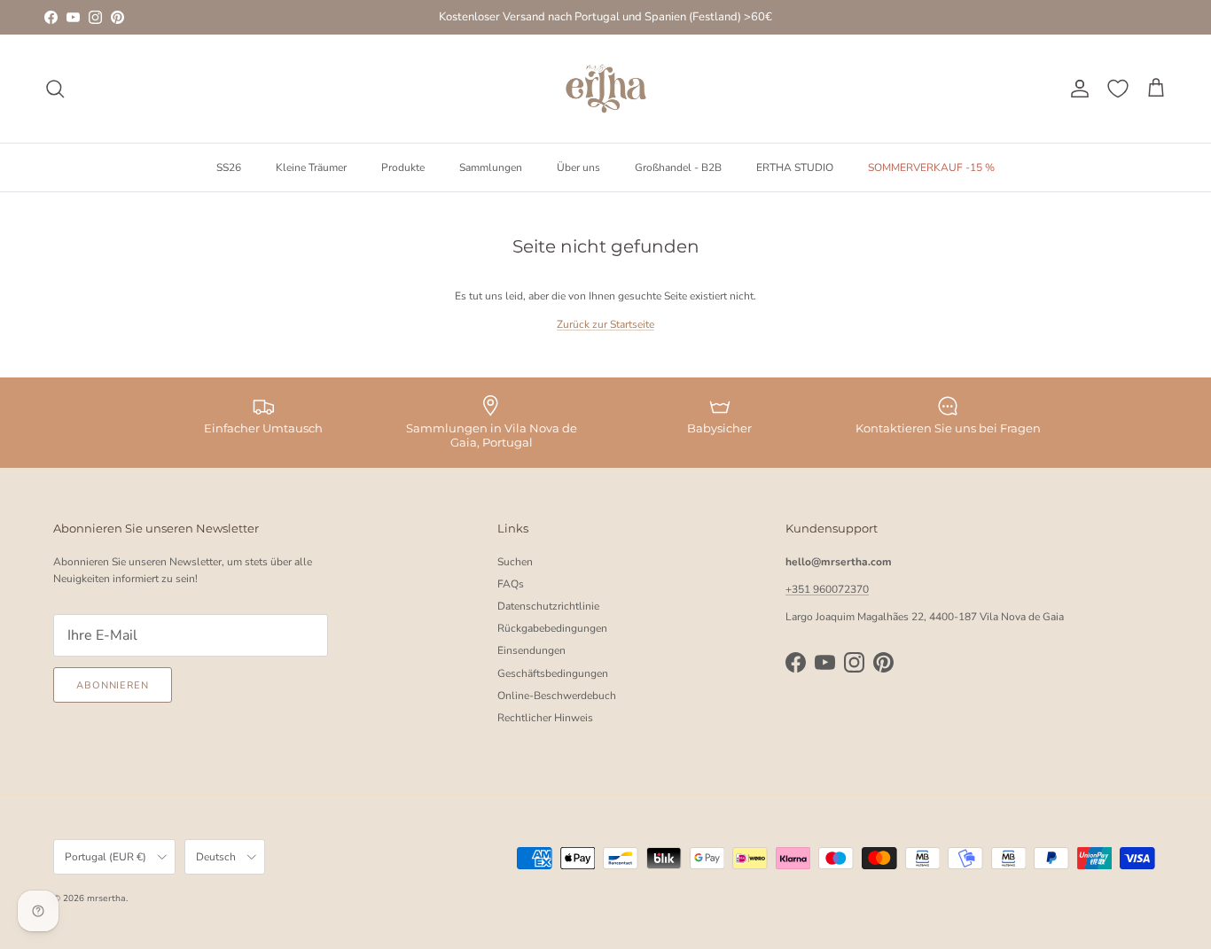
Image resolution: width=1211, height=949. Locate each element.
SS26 (228, 166)
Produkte (403, 166)
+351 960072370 (827, 589)
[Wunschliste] (1118, 88)
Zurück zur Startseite (605, 324)
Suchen (515, 562)
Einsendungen (531, 650)
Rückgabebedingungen (552, 628)
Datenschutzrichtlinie (548, 606)
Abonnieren (112, 685)
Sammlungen (490, 166)
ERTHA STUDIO (794, 166)
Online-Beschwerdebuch (556, 695)
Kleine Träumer (311, 166)
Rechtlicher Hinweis (545, 718)
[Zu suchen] (55, 88)
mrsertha (106, 898)
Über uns (578, 166)
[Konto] (1076, 88)
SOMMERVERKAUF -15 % (931, 166)
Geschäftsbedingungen (552, 673)
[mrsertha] (606, 88)
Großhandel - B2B (678, 166)
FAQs (510, 584)
